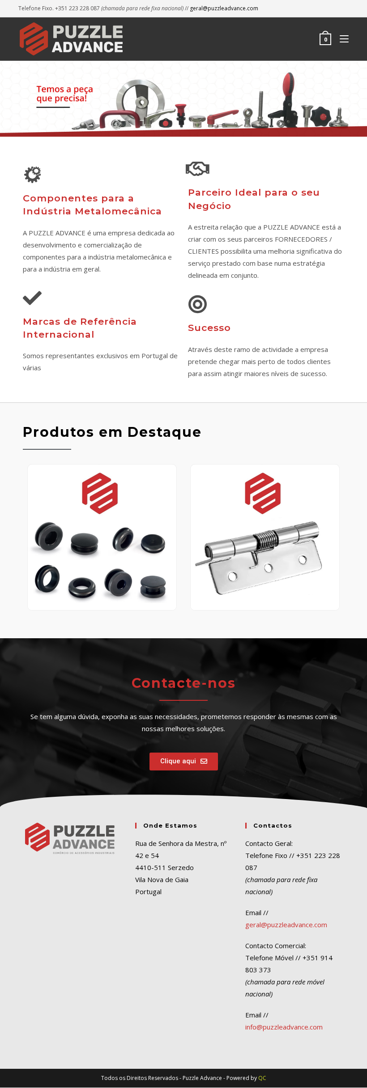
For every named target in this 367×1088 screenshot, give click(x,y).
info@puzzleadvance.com (284, 1026)
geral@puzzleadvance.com (224, 8)
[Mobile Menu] (341, 39)
